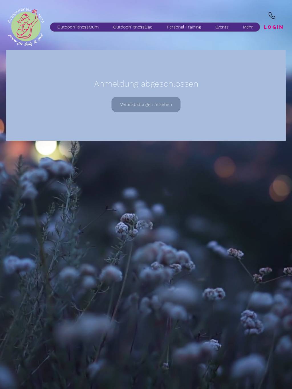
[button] (132, 27)
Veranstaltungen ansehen (146, 104)
